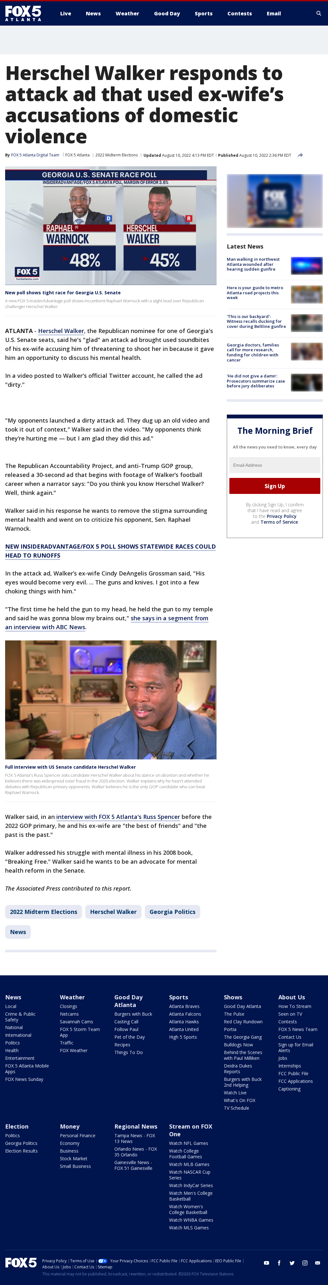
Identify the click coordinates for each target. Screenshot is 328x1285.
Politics (12, 1043)
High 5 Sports (183, 1037)
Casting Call (126, 1022)
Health (12, 1050)
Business (69, 1151)
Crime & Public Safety (20, 1017)
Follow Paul (126, 1029)
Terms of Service (279, 522)
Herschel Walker (61, 331)
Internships (289, 1066)
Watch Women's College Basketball (188, 1209)
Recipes (122, 1045)
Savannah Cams (76, 1022)
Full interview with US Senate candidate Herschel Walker (70, 767)
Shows (233, 997)
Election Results (21, 1151)
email (318, 1263)
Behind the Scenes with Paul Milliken (243, 1055)
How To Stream (294, 1006)
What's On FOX (239, 1100)
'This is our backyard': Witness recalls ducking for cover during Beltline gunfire (256, 321)
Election (17, 1126)
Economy (69, 1143)
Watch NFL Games (188, 1143)
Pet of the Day (129, 1037)
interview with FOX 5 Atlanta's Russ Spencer (118, 817)
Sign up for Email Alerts (295, 1047)
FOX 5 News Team (297, 1029)
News (18, 932)
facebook (279, 1263)
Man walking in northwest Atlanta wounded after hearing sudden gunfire (253, 264)
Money (69, 1126)
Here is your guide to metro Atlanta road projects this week (255, 292)
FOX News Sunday (24, 1079)
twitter (292, 1263)
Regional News (135, 1126)
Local (10, 1006)
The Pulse (234, 1014)
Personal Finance (77, 1135)
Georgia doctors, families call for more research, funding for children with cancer (253, 352)
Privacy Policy (282, 516)
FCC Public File (293, 1073)
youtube (266, 1263)
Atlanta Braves (184, 1006)
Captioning (289, 1089)
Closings (68, 1006)
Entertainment (20, 1058)
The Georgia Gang (243, 1037)
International (18, 1035)
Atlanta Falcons (185, 1014)
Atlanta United (184, 1029)
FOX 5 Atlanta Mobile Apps (27, 1069)
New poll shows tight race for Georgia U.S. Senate (63, 293)
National (14, 1027)
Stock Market (73, 1158)
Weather (72, 997)
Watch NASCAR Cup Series (189, 1175)
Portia (230, 1029)
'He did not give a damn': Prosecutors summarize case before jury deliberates (256, 381)
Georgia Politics (172, 912)
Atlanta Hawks (184, 1022)
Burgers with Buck (133, 1014)
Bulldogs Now (238, 1045)
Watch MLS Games (189, 1228)
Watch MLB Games (189, 1164)
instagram (305, 1263)
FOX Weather (73, 1050)
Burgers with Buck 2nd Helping (243, 1082)
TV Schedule (236, 1108)
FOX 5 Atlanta (77, 155)
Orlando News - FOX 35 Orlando (135, 1152)
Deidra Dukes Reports (238, 1069)
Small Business (75, 1166)
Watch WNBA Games (191, 1220)
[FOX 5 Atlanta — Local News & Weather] (26, 13)
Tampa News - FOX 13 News (134, 1138)
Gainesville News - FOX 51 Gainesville (133, 1165)
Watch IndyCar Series (191, 1185)
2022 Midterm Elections (116, 155)
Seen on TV (290, 1014)
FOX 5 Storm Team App (80, 1032)
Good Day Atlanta (128, 1001)
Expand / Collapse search (319, 13)
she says (143, 618)
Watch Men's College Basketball (191, 1196)
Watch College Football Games (185, 1154)
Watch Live (235, 1093)
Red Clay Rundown (243, 1022)
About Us (291, 997)
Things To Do (128, 1052)
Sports (178, 997)
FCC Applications (295, 1081)
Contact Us (289, 1037)
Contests (287, 1022)
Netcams (69, 1014)
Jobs (282, 1058)
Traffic (66, 1043)
